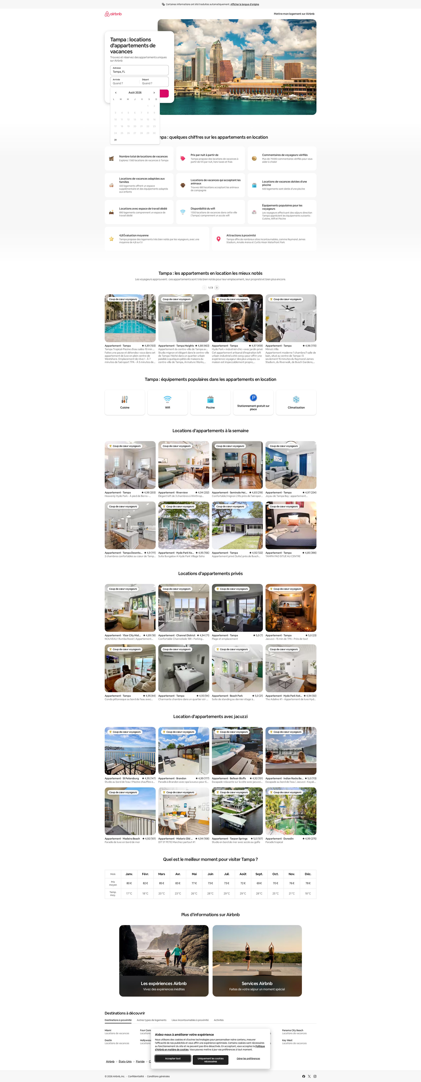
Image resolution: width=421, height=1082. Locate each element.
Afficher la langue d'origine (244, 4)
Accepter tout (173, 1058)
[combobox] (139, 72)
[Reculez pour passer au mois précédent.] (116, 93)
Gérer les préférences (248, 1058)
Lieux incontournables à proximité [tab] (190, 1020)
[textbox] (125, 83)
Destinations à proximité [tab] (118, 1020)
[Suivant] (216, 287)
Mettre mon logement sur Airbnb (294, 14)
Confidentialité (136, 1076)
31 (115, 139)
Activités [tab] (219, 1020)
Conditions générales (158, 1076)
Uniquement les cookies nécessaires (210, 1060)
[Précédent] (204, 287)
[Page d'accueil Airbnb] (113, 14)
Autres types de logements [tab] (151, 1020)
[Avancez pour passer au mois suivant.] (154, 93)
